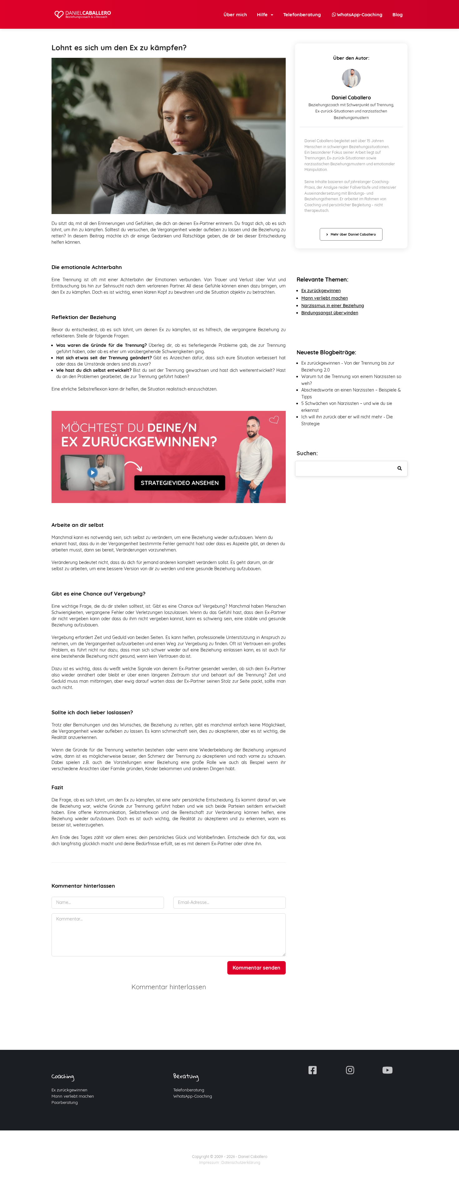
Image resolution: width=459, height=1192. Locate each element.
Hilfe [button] (263, 14)
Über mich (235, 14)
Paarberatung (65, 1102)
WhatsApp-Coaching (192, 1096)
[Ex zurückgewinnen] (169, 456)
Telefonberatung (302, 14)
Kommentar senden (256, 968)
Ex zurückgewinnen (321, 290)
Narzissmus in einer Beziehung (332, 305)
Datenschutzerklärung (240, 1162)
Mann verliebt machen (73, 1096)
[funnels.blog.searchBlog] (400, 469)
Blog (397, 14)
